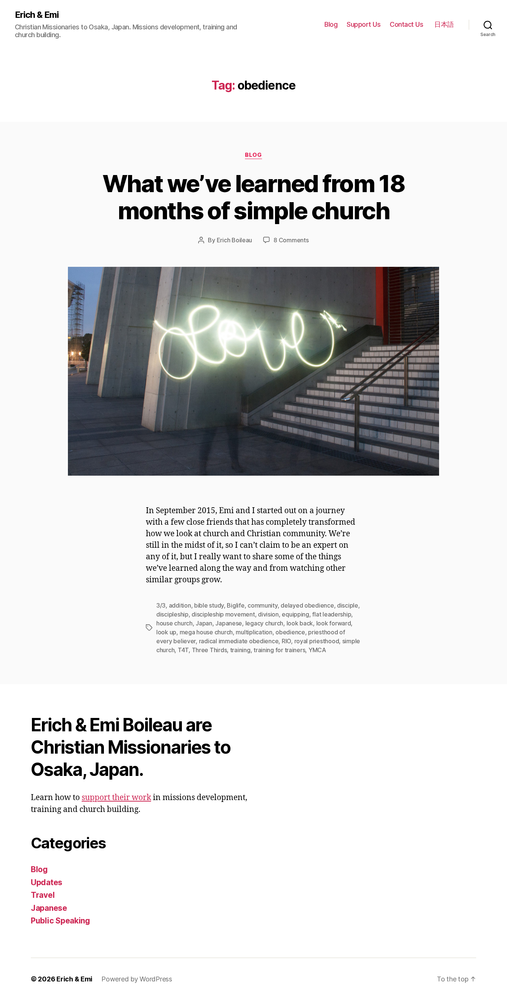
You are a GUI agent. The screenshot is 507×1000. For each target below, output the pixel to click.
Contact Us (406, 24)
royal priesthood (316, 641)
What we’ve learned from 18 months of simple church (253, 197)
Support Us (363, 24)
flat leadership (331, 614)
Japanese (228, 623)
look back (300, 623)
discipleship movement (223, 614)
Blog (330, 24)
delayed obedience (307, 605)
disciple (347, 605)
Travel (43, 895)
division (268, 614)
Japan (204, 623)
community (263, 605)
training (240, 650)
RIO (286, 641)
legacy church (264, 623)
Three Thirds (209, 650)
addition (180, 605)
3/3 (161, 605)
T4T (183, 650)
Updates (46, 882)
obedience (290, 632)
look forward (333, 623)
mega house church (206, 632)
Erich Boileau (234, 240)
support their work (116, 798)
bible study (209, 605)
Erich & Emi (37, 14)
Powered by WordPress (136, 979)
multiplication (254, 632)
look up (166, 632)
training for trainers (279, 650)
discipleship (172, 614)
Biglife (235, 605)
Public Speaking (60, 920)
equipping (295, 614)
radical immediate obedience (239, 641)
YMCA (317, 650)
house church (174, 623)
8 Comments (291, 240)
